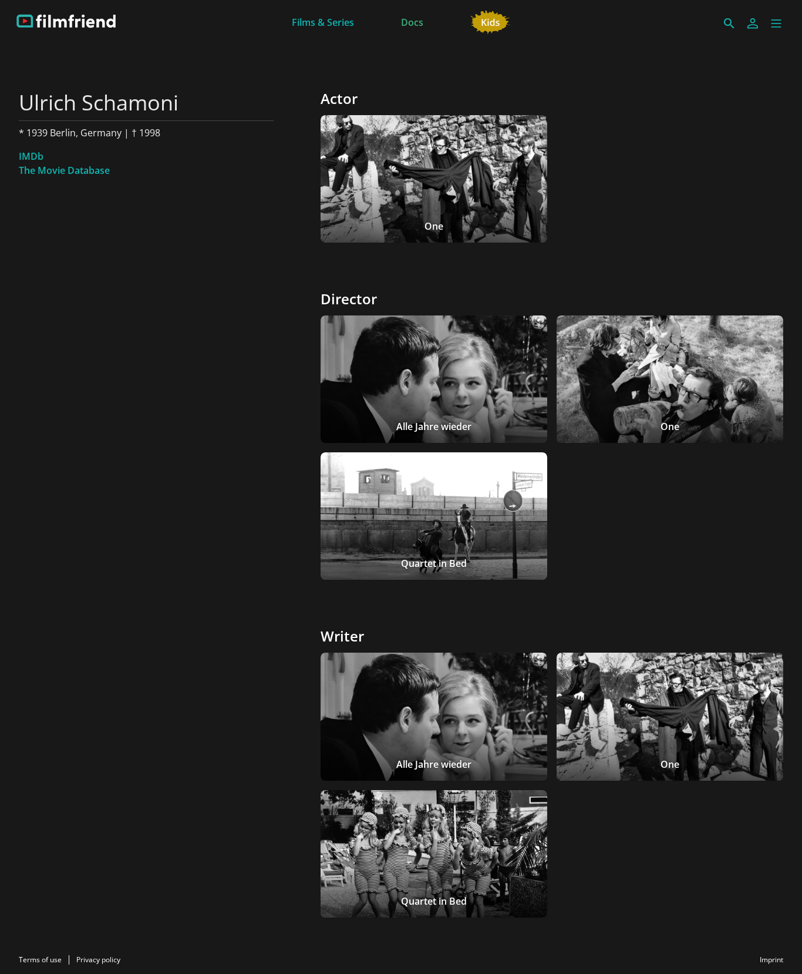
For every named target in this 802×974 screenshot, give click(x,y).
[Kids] (490, 21)
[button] (776, 23)
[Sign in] (752, 23)
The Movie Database (64, 170)
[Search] (729, 23)
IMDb (31, 156)
